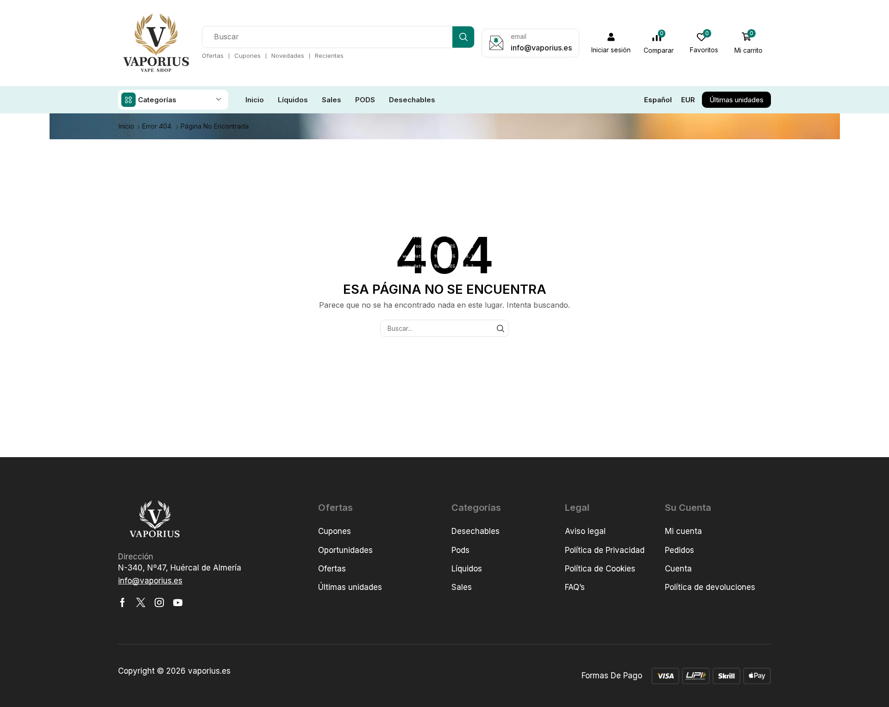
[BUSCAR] (500, 328)
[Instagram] (159, 602)
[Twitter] (140, 602)
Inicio (126, 126)
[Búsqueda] (463, 37)
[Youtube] (177, 602)
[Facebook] (122, 602)
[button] (611, 43)
